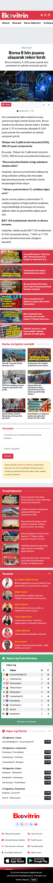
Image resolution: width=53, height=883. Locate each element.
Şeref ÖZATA (21, 592)
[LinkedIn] (31, 824)
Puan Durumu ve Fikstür (14, 846)
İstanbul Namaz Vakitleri (15, 840)
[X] (22, 824)
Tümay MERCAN (22, 631)
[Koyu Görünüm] (42, 15)
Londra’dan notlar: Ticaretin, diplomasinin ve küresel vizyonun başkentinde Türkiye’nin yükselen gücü (30, 622)
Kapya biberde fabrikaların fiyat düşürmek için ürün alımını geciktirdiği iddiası (36, 390)
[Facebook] (17, 824)
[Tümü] (49, 574)
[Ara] (45, 15)
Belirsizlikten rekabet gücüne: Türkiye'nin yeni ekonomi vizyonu (30, 597)
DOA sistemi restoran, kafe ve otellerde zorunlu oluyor (29, 609)
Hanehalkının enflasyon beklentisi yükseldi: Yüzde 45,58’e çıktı (38, 416)
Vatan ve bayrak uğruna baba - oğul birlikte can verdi (31, 646)
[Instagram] (26, 824)
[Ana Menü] (49, 15)
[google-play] (38, 861)
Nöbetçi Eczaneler (12, 834)
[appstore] (15, 861)
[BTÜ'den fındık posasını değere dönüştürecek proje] (13, 377)
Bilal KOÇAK (21, 642)
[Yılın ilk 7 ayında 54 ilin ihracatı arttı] (13, 355)
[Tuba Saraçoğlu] (7, 620)
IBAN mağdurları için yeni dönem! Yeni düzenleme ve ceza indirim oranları (33, 584)
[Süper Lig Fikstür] (49, 731)
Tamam (33, 880)
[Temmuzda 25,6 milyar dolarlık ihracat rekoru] (39, 355)
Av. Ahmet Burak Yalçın (26, 580)
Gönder (8, 456)
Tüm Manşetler (37, 846)
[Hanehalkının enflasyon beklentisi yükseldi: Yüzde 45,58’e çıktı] (39, 405)
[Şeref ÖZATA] (7, 595)
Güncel (5, 23)
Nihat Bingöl (22, 605)
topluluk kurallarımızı (25, 465)
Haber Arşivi (36, 853)
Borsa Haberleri (32, 23)
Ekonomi (16, 23)
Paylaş (7, 104)
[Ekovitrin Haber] (15, 15)
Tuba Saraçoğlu (23, 617)
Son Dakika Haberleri (13, 853)
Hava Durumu (36, 834)
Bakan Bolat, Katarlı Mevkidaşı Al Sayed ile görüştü (12, 416)
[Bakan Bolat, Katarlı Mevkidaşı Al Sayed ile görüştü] (13, 405)
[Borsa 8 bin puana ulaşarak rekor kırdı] (26, 86)
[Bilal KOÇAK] (7, 645)
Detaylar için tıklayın (26, 722)
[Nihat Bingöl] (7, 608)
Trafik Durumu (36, 840)
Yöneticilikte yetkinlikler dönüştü (30, 634)
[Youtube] (36, 824)
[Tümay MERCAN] (7, 632)
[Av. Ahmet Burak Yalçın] (7, 583)
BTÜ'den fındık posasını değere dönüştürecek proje (13, 388)
